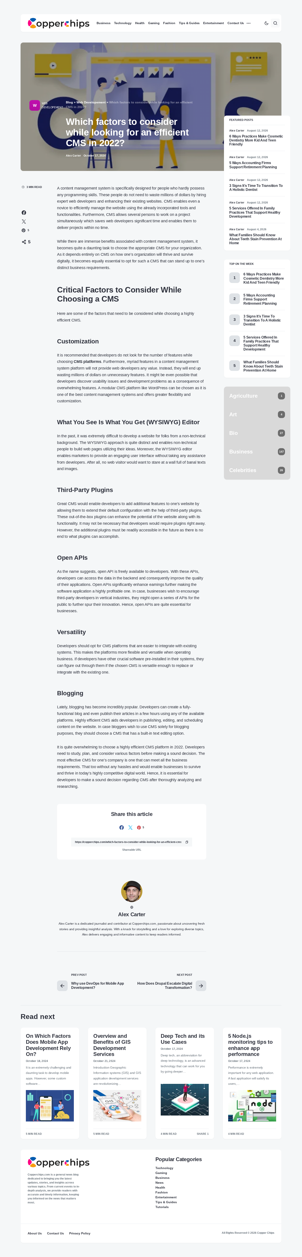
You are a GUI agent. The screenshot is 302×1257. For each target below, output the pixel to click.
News (159, 1182)
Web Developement (52, 105)
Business (162, 1177)
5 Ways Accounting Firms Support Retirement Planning (253, 165)
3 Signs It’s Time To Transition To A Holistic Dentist (256, 188)
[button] (266, 23)
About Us (35, 1233)
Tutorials (162, 1207)
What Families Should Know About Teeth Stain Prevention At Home (255, 239)
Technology (164, 1168)
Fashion (161, 1192)
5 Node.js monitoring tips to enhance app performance (250, 1045)
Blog (69, 102)
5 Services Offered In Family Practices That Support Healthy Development (254, 212)
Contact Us (55, 1233)
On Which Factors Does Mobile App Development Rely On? (48, 1045)
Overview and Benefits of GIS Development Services (112, 1045)
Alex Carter (131, 914)
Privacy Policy (79, 1233)
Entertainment (166, 1197)
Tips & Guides (166, 1202)
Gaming (161, 1172)
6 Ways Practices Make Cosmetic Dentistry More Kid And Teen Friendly (256, 140)
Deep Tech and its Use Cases (183, 1039)
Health (160, 1187)
